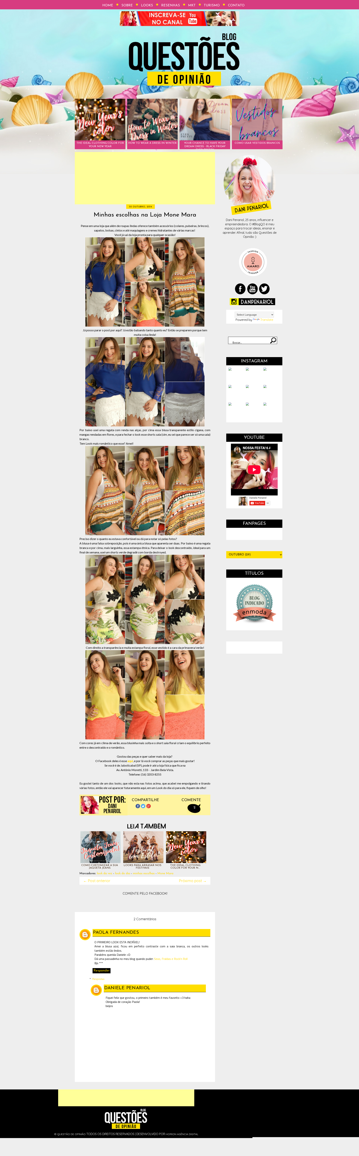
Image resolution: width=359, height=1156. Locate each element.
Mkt (192, 5)
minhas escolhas (144, 873)
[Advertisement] (145, 178)
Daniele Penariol (127, 988)
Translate (266, 320)
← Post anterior (96, 880)
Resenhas (170, 5)
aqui (130, 761)
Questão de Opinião (71, 1134)
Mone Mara (165, 873)
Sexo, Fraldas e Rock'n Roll (171, 959)
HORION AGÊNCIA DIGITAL (182, 1134)
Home (107, 5)
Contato (236, 5)
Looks (147, 5)
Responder (101, 970)
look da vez (104, 873)
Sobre (127, 5)
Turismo (212, 5)
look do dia (122, 873)
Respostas (98, 979)
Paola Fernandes (116, 932)
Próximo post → (193, 880)
